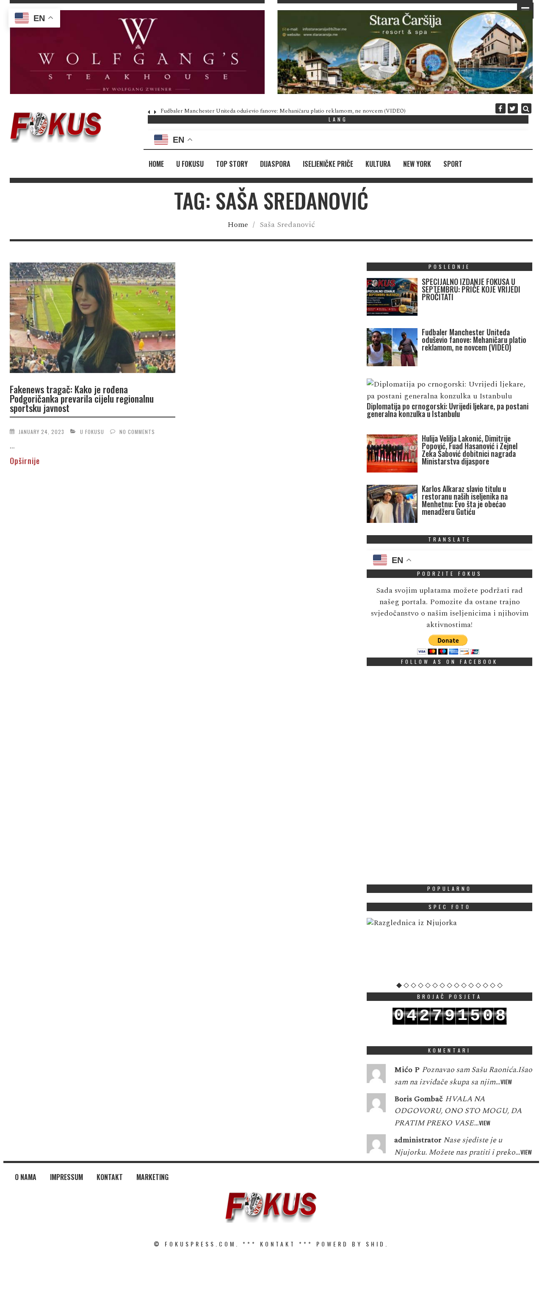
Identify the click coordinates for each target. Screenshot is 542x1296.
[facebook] (500, 108)
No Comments (137, 431)
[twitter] (513, 108)
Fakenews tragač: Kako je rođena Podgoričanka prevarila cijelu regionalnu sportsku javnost (82, 398)
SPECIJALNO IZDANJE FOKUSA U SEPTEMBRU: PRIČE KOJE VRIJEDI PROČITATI (471, 289)
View (506, 1081)
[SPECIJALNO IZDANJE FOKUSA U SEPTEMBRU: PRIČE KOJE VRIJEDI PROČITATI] (392, 299)
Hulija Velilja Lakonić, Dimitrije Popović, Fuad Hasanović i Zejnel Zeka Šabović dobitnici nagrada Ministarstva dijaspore (469, 450)
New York (417, 163)
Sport (452, 163)
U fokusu (190, 163)
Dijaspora (275, 163)
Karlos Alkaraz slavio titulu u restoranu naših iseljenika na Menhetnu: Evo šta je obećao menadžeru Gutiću (465, 500)
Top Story (232, 163)
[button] (137, 52)
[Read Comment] (376, 1075)
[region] (137, 52)
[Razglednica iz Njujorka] (450, 923)
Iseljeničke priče (328, 163)
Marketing (152, 1177)
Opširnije (25, 460)
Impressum (66, 1177)
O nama (25, 1177)
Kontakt (110, 1177)
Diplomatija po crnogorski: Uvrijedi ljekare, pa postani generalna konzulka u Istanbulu (447, 410)
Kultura (378, 163)
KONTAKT (278, 1243)
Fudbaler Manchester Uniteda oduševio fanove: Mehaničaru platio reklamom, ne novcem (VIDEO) (283, 111)
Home (156, 163)
